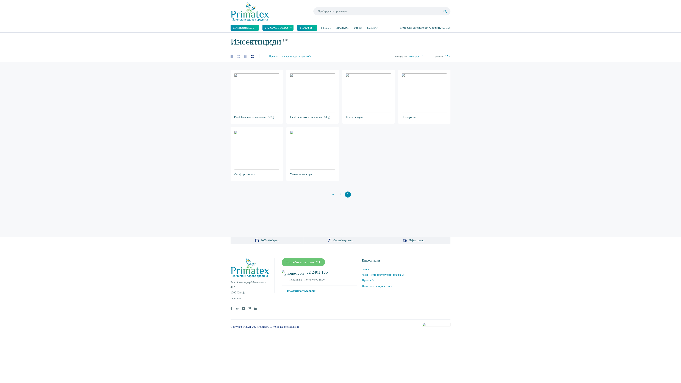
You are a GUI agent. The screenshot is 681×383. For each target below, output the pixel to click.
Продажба (368, 280)
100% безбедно (270, 240)
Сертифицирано (343, 240)
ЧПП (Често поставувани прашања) (383, 274)
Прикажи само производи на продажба (289, 56)
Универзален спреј (301, 174)
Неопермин (409, 117)
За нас (365, 269)
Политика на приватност (377, 286)
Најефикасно (416, 240)
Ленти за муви (354, 117)
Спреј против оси (244, 174)
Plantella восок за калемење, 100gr (310, 117)
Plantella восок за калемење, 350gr (254, 117)
